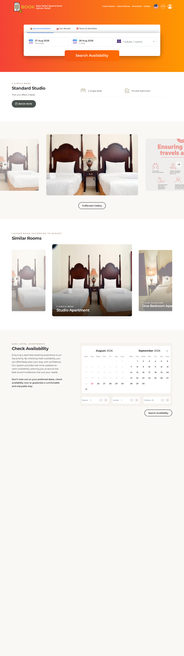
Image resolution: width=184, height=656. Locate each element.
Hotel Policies (123, 6)
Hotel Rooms (107, 6)
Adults (116, 400)
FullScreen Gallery (92, 205)
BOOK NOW (25, 103)
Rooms (85, 400)
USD (163, 6)
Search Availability (92, 55)
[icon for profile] (170, 6)
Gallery (146, 6)
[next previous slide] (5, 164)
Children (147, 400)
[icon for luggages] (156, 6)
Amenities (137, 6)
